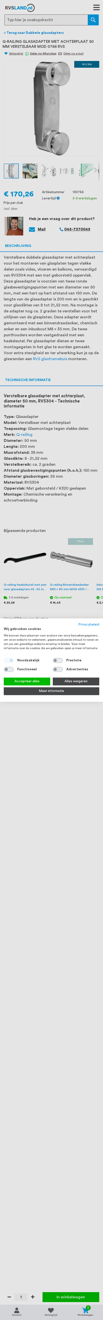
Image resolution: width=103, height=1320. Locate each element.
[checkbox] (58, 660)
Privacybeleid (88, 624)
